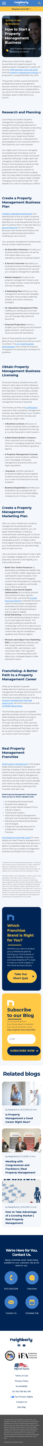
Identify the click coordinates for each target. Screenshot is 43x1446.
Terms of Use (21, 1375)
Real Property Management (23, 49)
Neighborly (14, 24)
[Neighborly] (21, 3)
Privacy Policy (21, 1381)
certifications (31, 408)
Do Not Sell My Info (21, 1391)
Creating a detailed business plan (17, 214)
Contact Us (21, 1402)
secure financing (9, 228)
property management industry (24, 72)
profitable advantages (12, 706)
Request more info (20, 9)
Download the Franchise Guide (16, 838)
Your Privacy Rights (23, 1397)
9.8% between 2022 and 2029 (24, 70)
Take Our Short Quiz (20, 976)
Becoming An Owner (19, 52)
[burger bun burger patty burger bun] (4, 3)
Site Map (21, 1407)
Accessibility (22, 1386)
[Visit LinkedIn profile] (19, 1345)
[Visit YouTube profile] (24, 1345)
